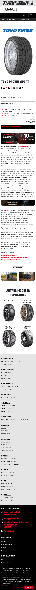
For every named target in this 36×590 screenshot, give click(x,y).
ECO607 (4, 428)
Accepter (29, 587)
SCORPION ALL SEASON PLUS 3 (12, 464)
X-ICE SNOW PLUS (7, 447)
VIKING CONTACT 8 (8, 389)
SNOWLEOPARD (6, 434)
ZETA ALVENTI (9, 301)
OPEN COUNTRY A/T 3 (8, 489)
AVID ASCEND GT (7, 498)
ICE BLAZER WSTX (7, 475)
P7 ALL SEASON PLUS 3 (9, 461)
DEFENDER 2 (5, 442)
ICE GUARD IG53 (7, 500)
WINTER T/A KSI (6, 364)
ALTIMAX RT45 (6, 411)
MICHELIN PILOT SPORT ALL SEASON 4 (9, 328)
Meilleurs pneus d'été (8, 544)
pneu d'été (25, 146)
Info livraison (5, 563)
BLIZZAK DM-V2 (6, 372)
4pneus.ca (9, 531)
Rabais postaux (6, 551)
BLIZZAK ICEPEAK (7, 375)
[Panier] (24, 15)
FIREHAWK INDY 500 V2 (9, 397)
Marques (4, 548)
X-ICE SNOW (5, 445)
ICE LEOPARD (6, 431)
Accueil (3, 541)
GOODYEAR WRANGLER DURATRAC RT (14, 420)
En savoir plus (18, 587)
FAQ (2, 559)
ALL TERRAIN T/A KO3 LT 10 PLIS (12, 361)
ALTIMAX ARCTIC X (7, 408)
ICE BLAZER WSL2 (7, 472)
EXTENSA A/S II (6, 484)
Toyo (5, 210)
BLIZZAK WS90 (6, 378)
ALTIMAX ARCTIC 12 (8, 406)
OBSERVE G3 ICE (7, 486)
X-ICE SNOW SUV (7, 450)
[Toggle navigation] (30, 15)
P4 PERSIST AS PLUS (8, 459)
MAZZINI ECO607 (27, 327)
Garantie (4, 566)
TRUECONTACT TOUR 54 (9, 386)
